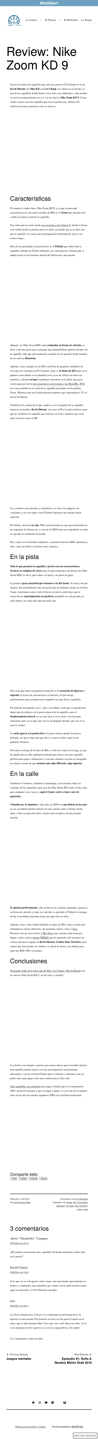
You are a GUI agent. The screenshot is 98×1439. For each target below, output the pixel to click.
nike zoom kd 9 (81, 1205)
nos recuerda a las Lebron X (55, 225)
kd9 (74, 1202)
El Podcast (50, 20)
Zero (74, 929)
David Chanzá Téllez (21, 1202)
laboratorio (60, 1205)
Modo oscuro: (79, 1435)
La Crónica (31, 20)
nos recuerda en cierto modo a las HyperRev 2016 (59, 383)
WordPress (77, 1426)
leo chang (70, 1205)
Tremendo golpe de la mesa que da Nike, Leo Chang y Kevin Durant (45, 970)
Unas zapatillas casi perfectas (25, 1086)
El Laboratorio (82, 1199)
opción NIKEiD (40, 937)
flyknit (69, 1202)
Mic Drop (48, 933)
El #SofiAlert (71, 20)
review (79, 1209)
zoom (85, 1209)
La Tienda (86, 20)
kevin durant (82, 1202)
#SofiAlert (49, 3)
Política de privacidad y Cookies (30, 1426)
